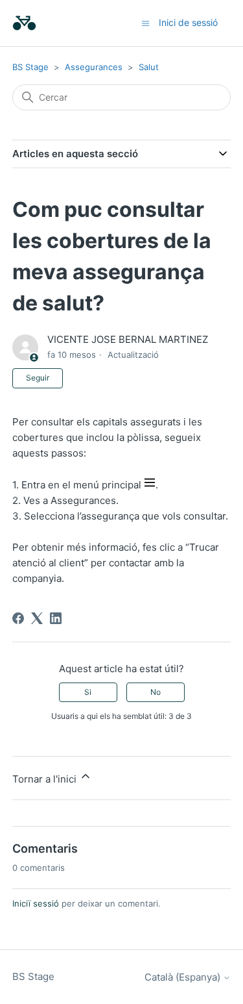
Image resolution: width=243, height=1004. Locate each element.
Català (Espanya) (184, 977)
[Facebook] (18, 618)
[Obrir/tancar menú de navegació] (145, 22)
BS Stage (30, 67)
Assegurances (93, 67)
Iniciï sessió (35, 903)
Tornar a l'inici (45, 779)
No (155, 692)
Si (87, 692)
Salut (149, 67)
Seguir (37, 378)
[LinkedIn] (56, 618)
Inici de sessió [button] (188, 22)
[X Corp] (37, 618)
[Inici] (24, 23)
